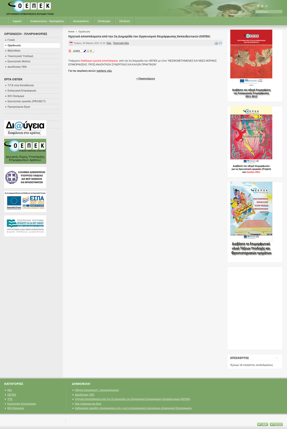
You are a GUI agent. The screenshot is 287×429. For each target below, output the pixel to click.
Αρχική (17, 21)
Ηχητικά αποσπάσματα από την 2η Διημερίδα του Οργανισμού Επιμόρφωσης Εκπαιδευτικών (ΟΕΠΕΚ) (139, 36)
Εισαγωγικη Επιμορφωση (21, 403)
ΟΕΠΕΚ (11, 394)
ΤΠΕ (9, 399)
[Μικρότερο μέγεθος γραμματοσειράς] (266, 5)
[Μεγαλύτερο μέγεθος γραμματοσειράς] (258, 5)
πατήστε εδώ (104, 70)
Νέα (109, 43)
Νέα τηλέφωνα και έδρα (88, 403)
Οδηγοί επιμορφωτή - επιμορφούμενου (97, 390)
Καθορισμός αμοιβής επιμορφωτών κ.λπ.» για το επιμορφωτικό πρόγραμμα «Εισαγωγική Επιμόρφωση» (133, 408)
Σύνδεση (124, 21)
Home (71, 31)
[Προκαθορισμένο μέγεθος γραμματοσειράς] (262, 5)
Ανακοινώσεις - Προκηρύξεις (47, 21)
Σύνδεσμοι (104, 21)
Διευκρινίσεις (81, 21)
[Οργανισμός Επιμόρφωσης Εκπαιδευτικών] (30, 8)
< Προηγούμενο (145, 78)
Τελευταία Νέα (121, 43)
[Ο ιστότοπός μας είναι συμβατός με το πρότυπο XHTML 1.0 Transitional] (276, 425)
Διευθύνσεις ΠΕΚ (84, 394)
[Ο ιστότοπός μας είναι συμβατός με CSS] (263, 425)
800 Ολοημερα (15, 408)
